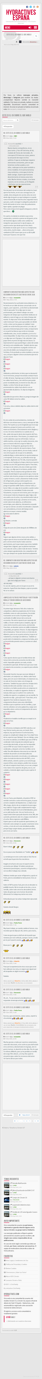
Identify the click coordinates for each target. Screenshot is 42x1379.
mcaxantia (11, 144)
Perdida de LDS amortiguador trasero (24, 1212)
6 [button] (26, 1121)
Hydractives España (21, 15)
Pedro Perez (18, 923)
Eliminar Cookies (10, 1268)
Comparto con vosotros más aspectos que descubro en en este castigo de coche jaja (19, 293)
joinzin (16, 566)
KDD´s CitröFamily (11, 1284)
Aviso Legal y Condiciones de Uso (16, 1260)
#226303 (7, 841)
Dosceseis (17, 841)
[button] (29, 27)
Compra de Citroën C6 (19, 1198)
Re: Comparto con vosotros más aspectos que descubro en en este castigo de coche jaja (20, 561)
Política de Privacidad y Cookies (16, 1264)
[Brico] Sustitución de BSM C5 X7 (23, 1190)
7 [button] (29, 1121)
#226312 (7, 1010)
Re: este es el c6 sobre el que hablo (16, 133)
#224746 (7, 136)
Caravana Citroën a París (13, 1280)
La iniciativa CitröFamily (12, 1288)
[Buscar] (17, 120)
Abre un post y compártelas (16, 109)
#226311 (7, 992)
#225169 (7, 566)
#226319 (7, 1037)
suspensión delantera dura (21, 1205)
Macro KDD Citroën (12, 1276)
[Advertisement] (21, 69)
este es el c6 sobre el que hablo (16, 115)
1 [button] (17, 1121)
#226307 (7, 923)
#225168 (7, 298)
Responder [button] (8, 126)
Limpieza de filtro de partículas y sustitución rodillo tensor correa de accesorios (20, 599)
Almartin (16, 961)
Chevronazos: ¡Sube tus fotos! (16, 1272)
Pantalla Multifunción (19, 1183)
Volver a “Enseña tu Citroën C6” (14, 1128)
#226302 (7, 603)
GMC (15, 136)
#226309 (7, 961)
